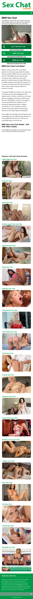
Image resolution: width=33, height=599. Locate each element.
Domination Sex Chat (9, 310)
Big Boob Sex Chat (9, 245)
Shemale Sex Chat (8, 547)
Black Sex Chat (7, 267)
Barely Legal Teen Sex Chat (12, 224)
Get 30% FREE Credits (15, 125)
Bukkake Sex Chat (8, 289)
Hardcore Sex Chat (9, 396)
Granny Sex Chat (8, 375)
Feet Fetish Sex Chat (9, 332)
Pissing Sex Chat (8, 526)
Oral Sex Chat (7, 504)
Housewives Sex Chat (9, 418)
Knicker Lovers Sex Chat (11, 439)
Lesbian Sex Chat (8, 461)
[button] (31, 13)
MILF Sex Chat (7, 483)
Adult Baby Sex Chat (9, 159)
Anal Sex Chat (7, 181)
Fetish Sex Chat (7, 353)
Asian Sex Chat (7, 202)
